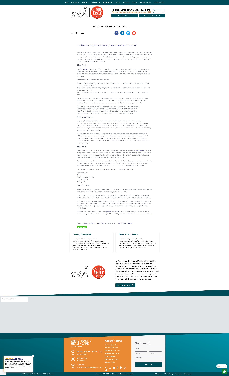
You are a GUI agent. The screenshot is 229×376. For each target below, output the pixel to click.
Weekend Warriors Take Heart (94, 223)
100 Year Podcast (159, 2)
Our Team (74, 2)
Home (66, 2)
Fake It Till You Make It (128, 234)
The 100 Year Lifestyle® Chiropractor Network (118, 374)
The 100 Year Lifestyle (124, 223)
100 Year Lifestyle (145, 2)
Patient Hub (94, 2)
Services (84, 2)
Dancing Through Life (82, 234)
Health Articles (108, 2)
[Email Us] (73, 366)
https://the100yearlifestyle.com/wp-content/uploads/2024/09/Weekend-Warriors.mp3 (107, 45)
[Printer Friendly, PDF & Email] (82, 227)
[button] (116, 33)
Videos (118, 2)
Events (134, 2)
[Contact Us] (73, 359)
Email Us (80, 365)
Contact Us (126, 2)
